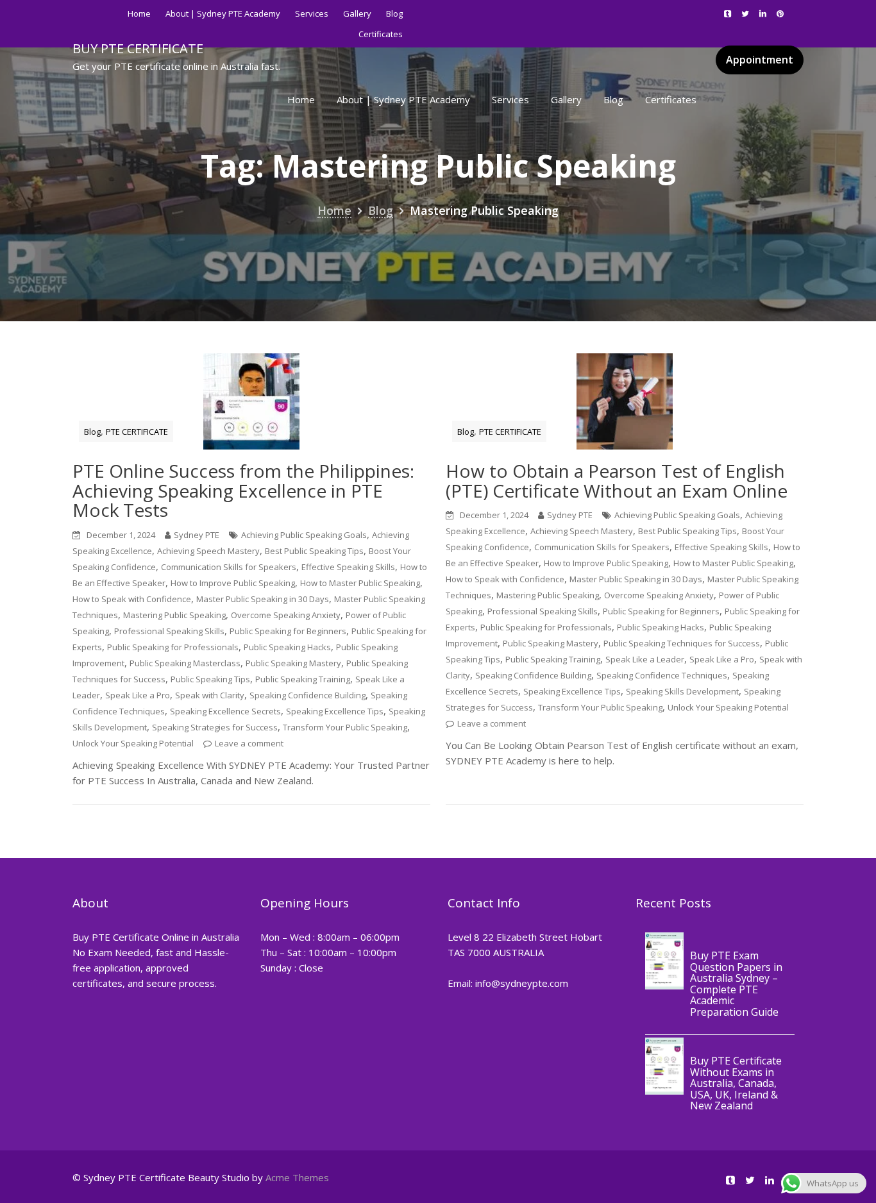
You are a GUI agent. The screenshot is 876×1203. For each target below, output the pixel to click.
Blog (394, 13)
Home (139, 13)
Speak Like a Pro (137, 695)
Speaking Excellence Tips (334, 711)
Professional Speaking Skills (169, 631)
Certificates (670, 99)
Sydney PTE (196, 535)
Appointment (759, 60)
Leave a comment (249, 743)
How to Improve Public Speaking (233, 583)
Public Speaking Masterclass (185, 663)
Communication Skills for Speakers (228, 567)
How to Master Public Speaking (360, 583)
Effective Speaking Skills (348, 567)
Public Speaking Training (302, 679)
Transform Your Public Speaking (345, 727)
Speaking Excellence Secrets (225, 711)
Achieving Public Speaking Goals (304, 535)
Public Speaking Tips (210, 679)
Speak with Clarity (209, 695)
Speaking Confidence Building (307, 695)
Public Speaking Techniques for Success (681, 643)
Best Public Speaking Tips (314, 551)
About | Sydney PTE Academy (222, 13)
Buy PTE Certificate (137, 48)
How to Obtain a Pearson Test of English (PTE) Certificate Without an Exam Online (617, 480)
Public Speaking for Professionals (173, 647)
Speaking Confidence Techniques (661, 675)
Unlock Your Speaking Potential (133, 743)
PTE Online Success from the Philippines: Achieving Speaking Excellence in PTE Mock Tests (243, 490)
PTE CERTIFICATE (137, 431)
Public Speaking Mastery (293, 663)
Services (311, 13)
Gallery (357, 13)
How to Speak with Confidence (131, 599)
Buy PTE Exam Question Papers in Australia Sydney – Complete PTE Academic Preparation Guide (736, 983)
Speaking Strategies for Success (215, 727)
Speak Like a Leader (644, 659)
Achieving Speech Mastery (208, 551)
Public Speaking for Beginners (288, 631)
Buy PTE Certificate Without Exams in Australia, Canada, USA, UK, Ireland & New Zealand (736, 1083)
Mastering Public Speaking (174, 615)
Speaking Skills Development (682, 691)
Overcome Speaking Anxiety (286, 615)
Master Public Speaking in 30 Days (262, 599)
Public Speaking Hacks (287, 647)
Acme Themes (297, 1177)
